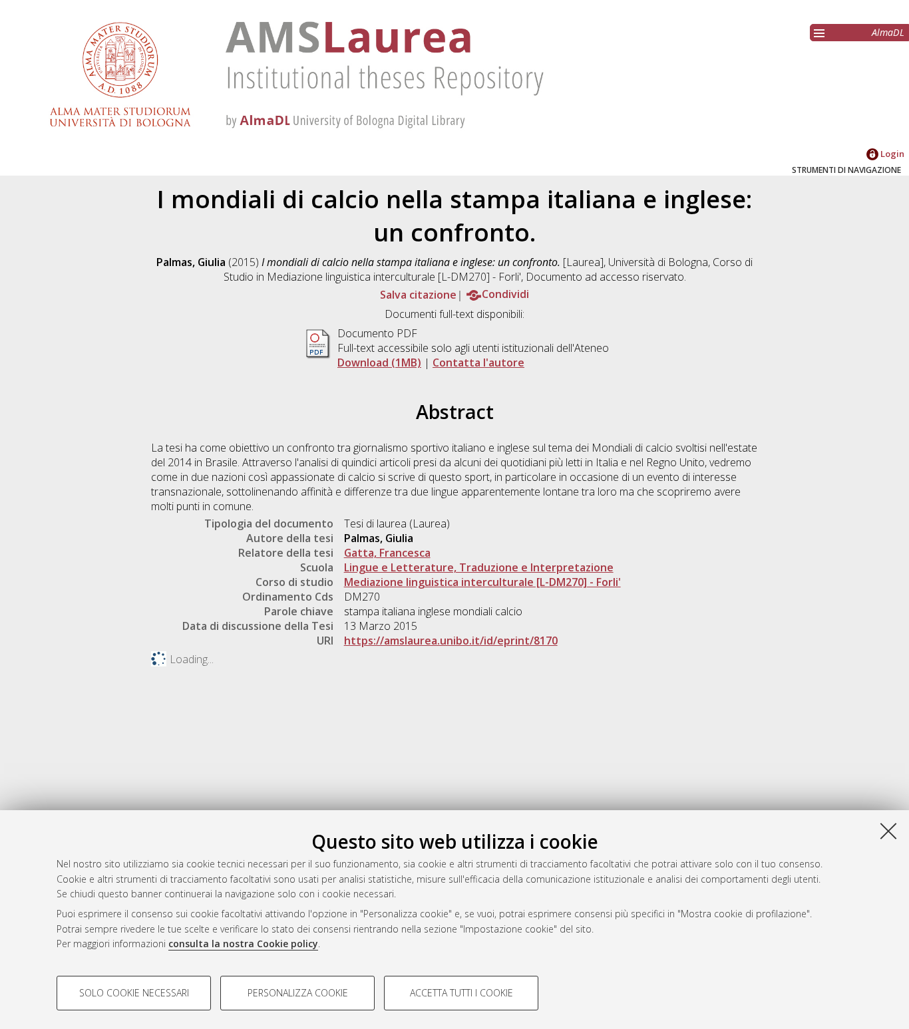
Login (891, 154)
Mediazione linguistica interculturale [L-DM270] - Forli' (482, 582)
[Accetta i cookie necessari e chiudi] (888, 830)
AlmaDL (888, 32)
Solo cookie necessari (134, 992)
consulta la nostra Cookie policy (243, 943)
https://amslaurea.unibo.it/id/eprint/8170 (451, 640)
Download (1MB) (379, 362)
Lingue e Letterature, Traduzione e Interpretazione (479, 567)
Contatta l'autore (478, 362)
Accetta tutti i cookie (461, 992)
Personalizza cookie (298, 992)
